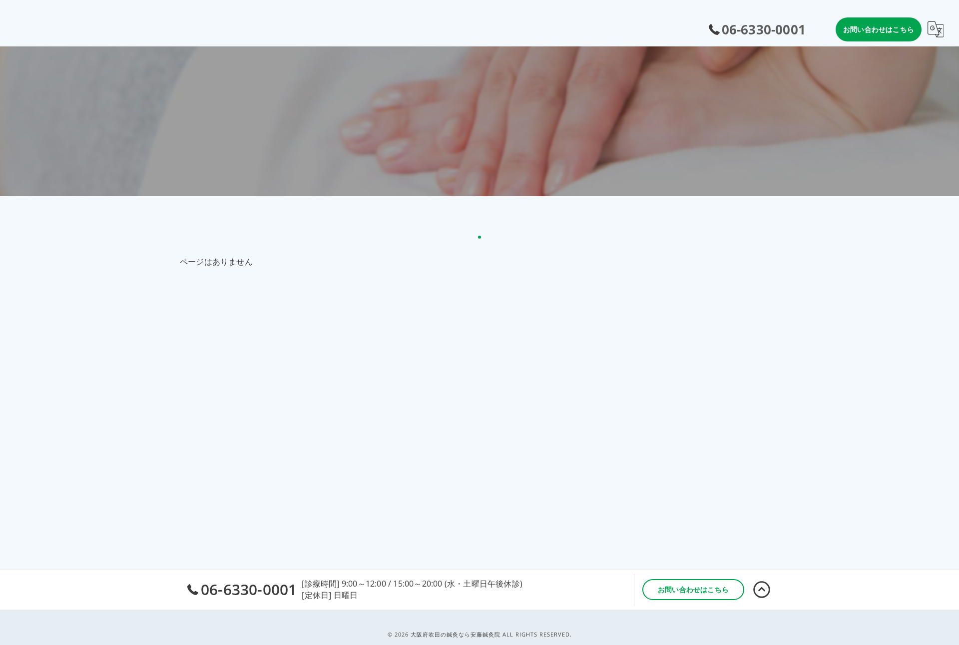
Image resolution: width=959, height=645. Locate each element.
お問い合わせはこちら (878, 29)
